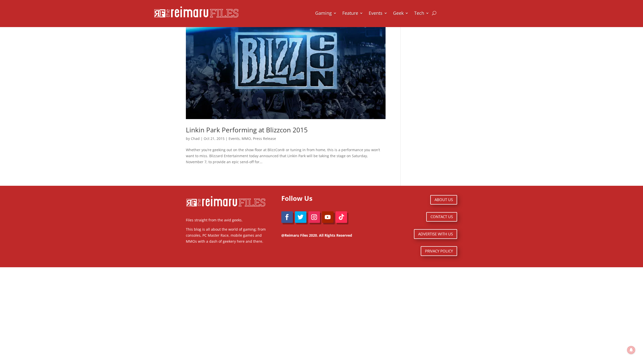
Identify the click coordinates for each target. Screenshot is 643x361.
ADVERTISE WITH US (435, 233)
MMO (246, 138)
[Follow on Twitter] (300, 217)
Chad (195, 138)
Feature (350, 13)
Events (376, 13)
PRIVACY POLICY (439, 250)
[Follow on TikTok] (341, 217)
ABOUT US (444, 199)
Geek (398, 13)
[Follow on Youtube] (328, 217)
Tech (419, 13)
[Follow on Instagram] (314, 217)
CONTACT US (442, 216)
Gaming (323, 13)
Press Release (264, 138)
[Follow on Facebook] (287, 217)
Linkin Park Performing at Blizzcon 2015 (247, 129)
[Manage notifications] (631, 350)
